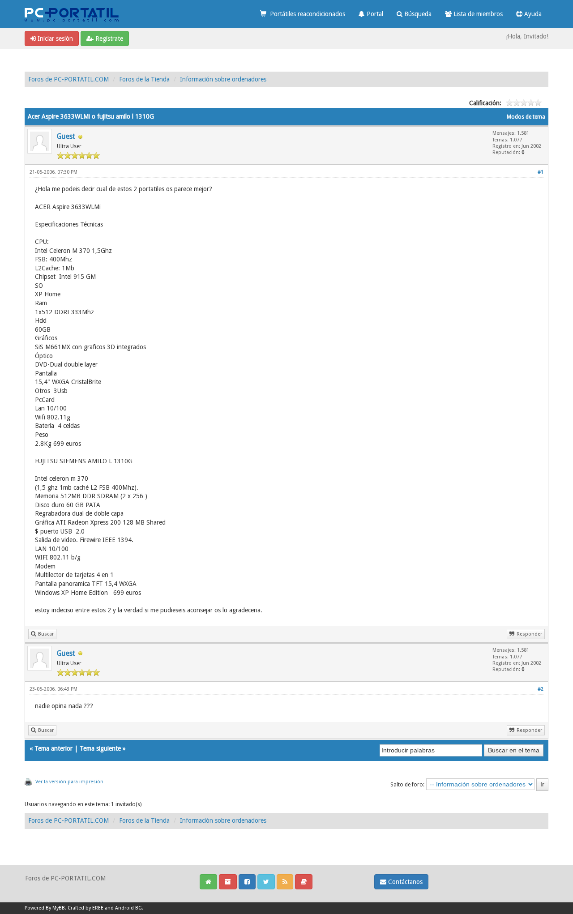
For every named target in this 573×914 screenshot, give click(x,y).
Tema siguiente (100, 748)
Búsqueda (417, 13)
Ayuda (532, 13)
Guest (66, 136)
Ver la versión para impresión (69, 782)
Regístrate (108, 38)
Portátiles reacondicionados (305, 13)
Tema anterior (53, 748)
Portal (374, 13)
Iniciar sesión (54, 38)
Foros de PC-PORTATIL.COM (68, 79)
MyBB (58, 908)
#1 (540, 172)
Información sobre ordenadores (223, 79)
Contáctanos (404, 881)
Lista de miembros (477, 13)
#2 (540, 689)
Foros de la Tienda (144, 79)
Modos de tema (526, 117)
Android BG (128, 908)
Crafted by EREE (85, 908)
